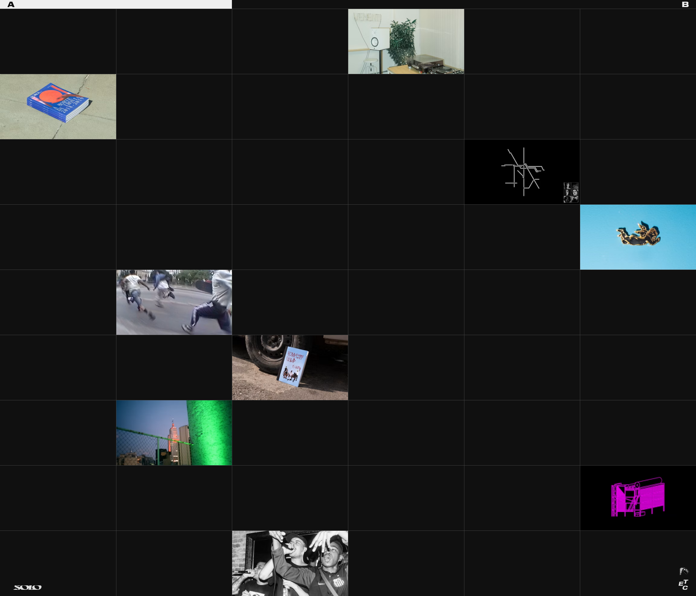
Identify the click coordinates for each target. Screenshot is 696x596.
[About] (683, 584)
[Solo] (27, 587)
